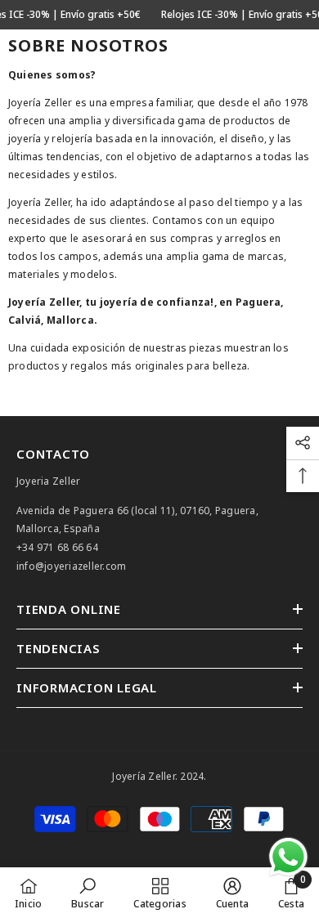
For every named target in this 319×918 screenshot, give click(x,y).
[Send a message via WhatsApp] (288, 857)
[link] (88, 893)
